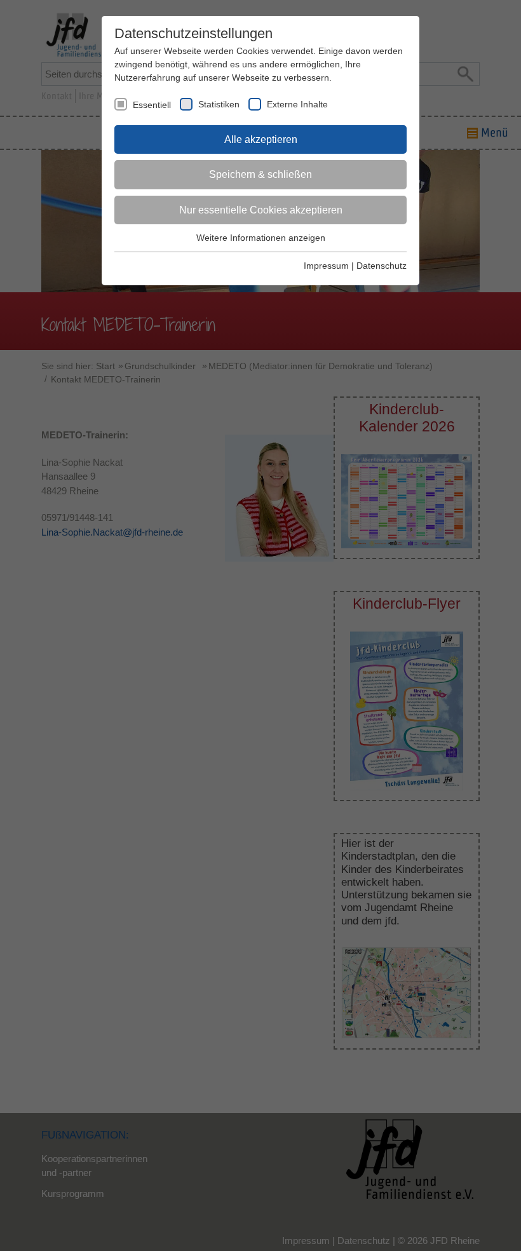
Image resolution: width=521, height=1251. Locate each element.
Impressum (326, 265)
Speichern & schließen (260, 174)
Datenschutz (381, 265)
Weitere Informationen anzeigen (260, 238)
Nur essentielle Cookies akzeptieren (260, 210)
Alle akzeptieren (260, 139)
